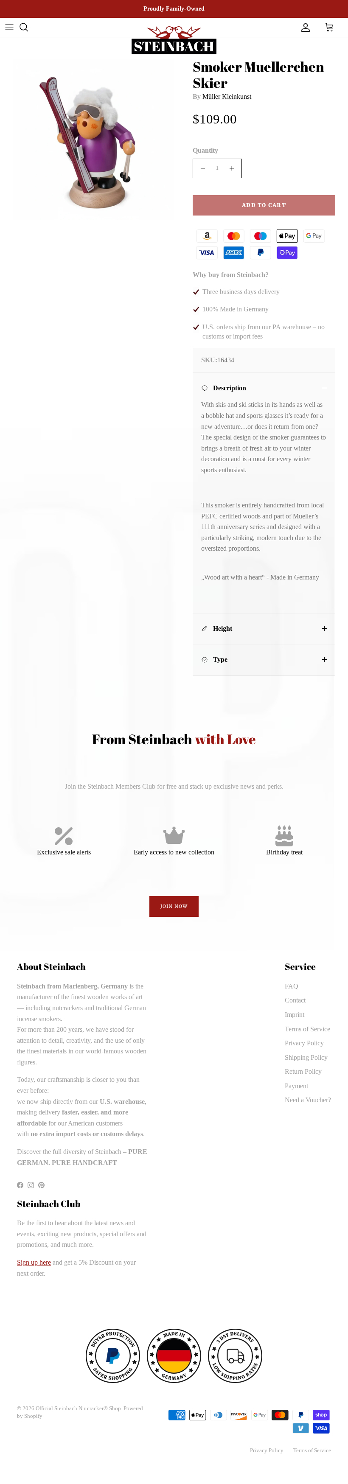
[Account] (304, 27)
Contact (295, 1000)
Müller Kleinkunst (226, 96)
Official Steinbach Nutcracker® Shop (78, 1408)
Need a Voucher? (308, 1099)
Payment (296, 1085)
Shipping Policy (306, 1057)
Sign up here (34, 1262)
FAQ (291, 986)
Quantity (205, 150)
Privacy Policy (304, 1043)
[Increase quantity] (234, 168)
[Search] (24, 27)
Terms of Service (307, 1029)
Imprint (294, 1014)
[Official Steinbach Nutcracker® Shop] (174, 40)
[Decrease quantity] (200, 168)
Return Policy (303, 1071)
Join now (174, 907)
